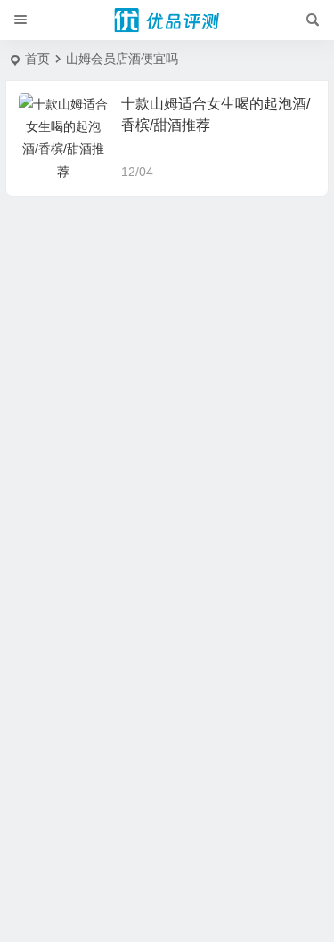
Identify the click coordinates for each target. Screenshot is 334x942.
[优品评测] (167, 20)
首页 (37, 59)
